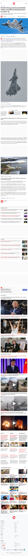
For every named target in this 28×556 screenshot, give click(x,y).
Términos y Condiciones (12, 552)
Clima (15, 523)
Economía (11, 433)
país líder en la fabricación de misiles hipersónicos (8, 40)
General (15, 526)
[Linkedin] (8, 549)
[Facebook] (3, 549)
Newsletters (3, 548)
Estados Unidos (3, 198)
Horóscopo (15, 527)
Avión (10, 198)
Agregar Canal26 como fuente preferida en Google (23, 16)
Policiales (2, 529)
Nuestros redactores (3, 546)
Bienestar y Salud (16, 522)
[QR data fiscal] (24, 550)
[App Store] (17, 550)
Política (2, 433)
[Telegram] (12, 549)
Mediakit (2, 545)
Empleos (15, 546)
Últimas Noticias (2, 522)
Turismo (15, 532)
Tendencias (2, 532)
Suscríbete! (24, 289)
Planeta (15, 528)
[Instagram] (4, 549)
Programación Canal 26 (17, 545)
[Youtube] (7, 549)
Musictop (2, 538)
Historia (2, 527)
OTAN (7, 198)
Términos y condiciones (3, 543)
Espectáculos (2, 526)
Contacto (15, 542)
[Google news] (13, 549)
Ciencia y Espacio (3, 523)
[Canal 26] (14, 517)
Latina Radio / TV (16, 535)
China (9, 38)
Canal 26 (5, 16)
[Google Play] (21, 550)
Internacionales (3, 6)
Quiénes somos (2, 542)
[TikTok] (9, 549)
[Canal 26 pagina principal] (14, 4)
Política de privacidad (16, 543)
